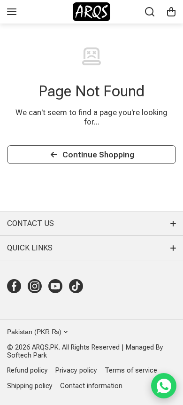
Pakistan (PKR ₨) (34, 331)
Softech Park (27, 355)
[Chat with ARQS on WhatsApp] (163, 385)
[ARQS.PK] (91, 11)
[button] (171, 11)
